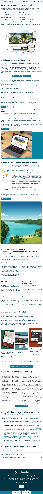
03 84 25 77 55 (21, 482)
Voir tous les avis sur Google (21, 405)
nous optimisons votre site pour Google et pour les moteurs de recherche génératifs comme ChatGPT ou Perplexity (22, 436)
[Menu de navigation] (2, 1)
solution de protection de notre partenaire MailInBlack (22, 428)
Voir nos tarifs (27, 75)
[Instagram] (39, 1)
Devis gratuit (27, 492)
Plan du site (22, 490)
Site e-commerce (10, 106)
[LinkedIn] (38, 1)
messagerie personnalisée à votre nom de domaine (28, 425)
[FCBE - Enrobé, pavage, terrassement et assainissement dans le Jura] (35, 337)
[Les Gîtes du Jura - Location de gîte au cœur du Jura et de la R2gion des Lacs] (21, 341)
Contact (21, 486)
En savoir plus (5, 128)
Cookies (19, 490)
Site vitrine (3, 106)
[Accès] (32, 1)
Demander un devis (17, 75)
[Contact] (34, 1)
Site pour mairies (17, 106)
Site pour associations (25, 106)
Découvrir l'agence (5, 198)
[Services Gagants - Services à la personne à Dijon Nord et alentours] (7, 339)
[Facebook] (41, 1)
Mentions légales (26, 490)
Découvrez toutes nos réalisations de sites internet (21, 366)
